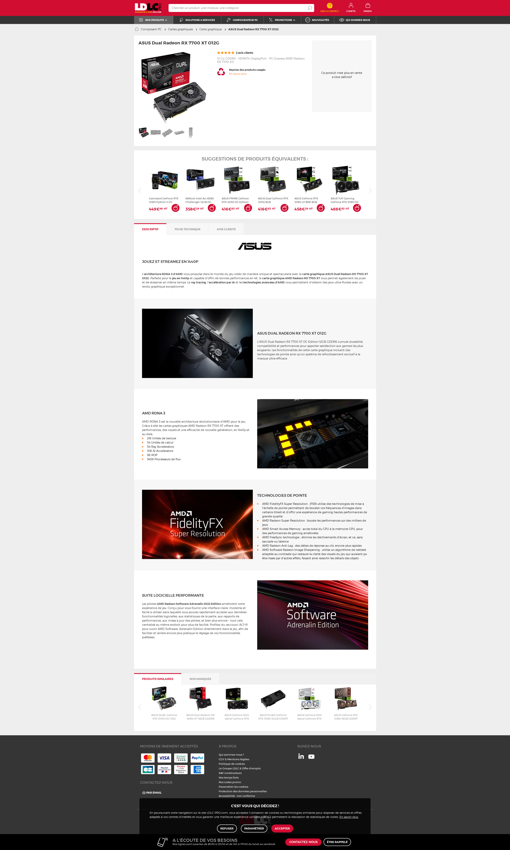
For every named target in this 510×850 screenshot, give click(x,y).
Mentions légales (238, 759)
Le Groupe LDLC (229, 768)
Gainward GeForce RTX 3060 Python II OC (163, 200)
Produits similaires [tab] (157, 679)
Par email (154, 792)
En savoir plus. (349, 817)
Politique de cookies (232, 763)
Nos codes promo (230, 782)
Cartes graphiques (180, 29)
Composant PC (151, 29)
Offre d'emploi (251, 768)
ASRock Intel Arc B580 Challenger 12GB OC (199, 200)
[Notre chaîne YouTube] (311, 758)
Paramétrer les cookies (233, 786)
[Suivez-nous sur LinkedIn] (301, 757)
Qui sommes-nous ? (231, 754)
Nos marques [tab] (200, 679)
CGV (221, 759)
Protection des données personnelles (243, 791)
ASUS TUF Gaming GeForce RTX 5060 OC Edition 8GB (345, 200)
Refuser (226, 828)
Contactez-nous (303, 842)
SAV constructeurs (230, 773)
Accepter (282, 828)
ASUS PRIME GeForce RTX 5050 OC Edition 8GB (235, 200)
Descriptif (150, 229)
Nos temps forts (229, 777)
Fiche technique (187, 229)
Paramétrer (254, 828)
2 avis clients (244, 53)
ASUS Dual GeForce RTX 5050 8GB (273, 200)
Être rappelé (337, 842)
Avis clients (226, 229)
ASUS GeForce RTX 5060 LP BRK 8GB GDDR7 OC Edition (306, 200)
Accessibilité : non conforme (237, 795)
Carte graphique (210, 29)
